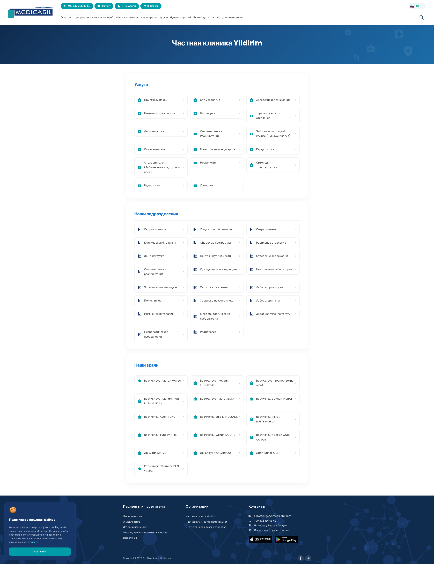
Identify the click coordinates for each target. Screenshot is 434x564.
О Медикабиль (132, 521)
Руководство (204, 17)
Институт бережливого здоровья (206, 527)
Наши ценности (132, 516)
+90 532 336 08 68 (265, 520)
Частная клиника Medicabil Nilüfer (206, 521)
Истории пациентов (230, 17)
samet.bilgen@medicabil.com (272, 516)
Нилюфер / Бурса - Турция (270, 525)
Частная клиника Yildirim (201, 516)
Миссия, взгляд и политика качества (145, 532)
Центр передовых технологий (93, 17)
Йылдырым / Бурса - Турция (271, 530)
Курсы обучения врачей (175, 17)
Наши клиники (127, 17)
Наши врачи (149, 17)
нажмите (33, 542)
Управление (130, 537)
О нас (66, 17)
